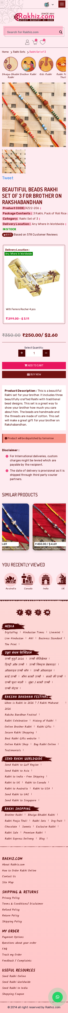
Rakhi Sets (39, 821)
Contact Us (9, 876)
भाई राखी (10, 677)
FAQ (4, 949)
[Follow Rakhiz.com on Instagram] (38, 612)
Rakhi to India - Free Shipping (24, 776)
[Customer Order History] (27, 42)
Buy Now (35, 374)
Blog (42, 839)
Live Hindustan (14, 638)
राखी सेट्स (11, 688)
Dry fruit (56, 821)
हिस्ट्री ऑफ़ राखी (14, 665)
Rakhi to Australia (16, 788)
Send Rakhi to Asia (17, 771)
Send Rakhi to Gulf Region (22, 765)
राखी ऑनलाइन (42, 671)
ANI (31, 638)
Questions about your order (19, 943)
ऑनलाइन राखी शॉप (16, 671)
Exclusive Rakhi (45, 827)
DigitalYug (11, 632)
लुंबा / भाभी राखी (39, 682)
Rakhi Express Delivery (19, 839)
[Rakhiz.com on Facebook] (20, 612)
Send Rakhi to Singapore (20, 800)
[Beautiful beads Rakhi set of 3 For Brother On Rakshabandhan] (34, 114)
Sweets (26, 827)
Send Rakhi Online (14, 976)
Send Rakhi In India (15, 988)
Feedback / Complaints (16, 961)
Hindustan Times (33, 632)
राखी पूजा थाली (14, 682)
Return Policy (10, 915)
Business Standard (50, 638)
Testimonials (13, 750)
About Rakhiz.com (13, 864)
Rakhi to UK (12, 782)
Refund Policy (11, 910)
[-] (46, 353)
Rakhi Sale (11, 833)
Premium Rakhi (33, 833)
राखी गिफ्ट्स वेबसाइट (42, 665)
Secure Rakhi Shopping (19, 732)
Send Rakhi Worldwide (16, 982)
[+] (21, 353)
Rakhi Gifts (44, 727)
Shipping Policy (12, 921)
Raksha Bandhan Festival (21, 715)
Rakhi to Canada (35, 782)
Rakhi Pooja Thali (16, 821)
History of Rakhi (43, 721)
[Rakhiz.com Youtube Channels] (47, 612)
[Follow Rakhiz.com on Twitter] (29, 612)
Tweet (7, 178)
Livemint (54, 632)
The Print (11, 644)
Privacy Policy (11, 898)
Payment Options (13, 937)
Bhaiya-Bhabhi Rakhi (41, 815)
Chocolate (11, 827)
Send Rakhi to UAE (17, 794)
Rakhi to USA (41, 788)
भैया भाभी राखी (31, 677)
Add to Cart (35, 365)
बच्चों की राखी (54, 677)
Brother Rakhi (13, 815)
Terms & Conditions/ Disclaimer (22, 904)
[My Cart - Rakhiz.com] (34, 42)
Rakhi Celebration (16, 721)
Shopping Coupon (13, 994)
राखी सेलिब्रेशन (38, 659)
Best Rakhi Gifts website (20, 738)
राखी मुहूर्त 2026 (14, 659)
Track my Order (12, 955)
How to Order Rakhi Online (19, 870)
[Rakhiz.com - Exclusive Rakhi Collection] (34, 16)
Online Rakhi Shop (16, 744)
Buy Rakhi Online (45, 744)
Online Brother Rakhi (18, 727)
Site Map (8, 882)
